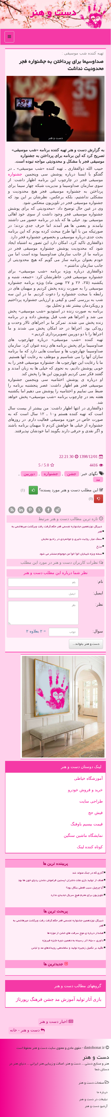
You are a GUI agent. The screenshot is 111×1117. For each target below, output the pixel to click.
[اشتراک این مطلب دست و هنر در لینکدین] (21, 510)
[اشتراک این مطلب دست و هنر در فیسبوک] (48, 510)
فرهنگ (35, 999)
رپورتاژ (22, 999)
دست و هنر (53, 12)
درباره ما (102, 1092)
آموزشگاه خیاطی (88, 778)
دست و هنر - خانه (25, 1030)
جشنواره (15, 174)
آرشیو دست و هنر (96, 1106)
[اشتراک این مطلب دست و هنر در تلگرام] (57, 510)
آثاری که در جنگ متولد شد (87, 873)
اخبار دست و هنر (54, 1021)
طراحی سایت (91, 801)
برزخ (99, 546)
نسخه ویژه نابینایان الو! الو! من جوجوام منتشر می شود (71, 554)
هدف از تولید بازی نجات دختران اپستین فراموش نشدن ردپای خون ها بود (60, 880)
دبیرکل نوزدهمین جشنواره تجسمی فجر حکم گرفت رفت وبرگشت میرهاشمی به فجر (57, 529)
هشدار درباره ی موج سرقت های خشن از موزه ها (75, 933)
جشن (71, 474)
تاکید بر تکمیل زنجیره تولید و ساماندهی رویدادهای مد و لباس (67, 948)
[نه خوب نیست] (98, 498)
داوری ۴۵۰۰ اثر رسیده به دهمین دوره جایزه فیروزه (72, 940)
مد (98, 479)
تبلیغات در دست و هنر (93, 1099)
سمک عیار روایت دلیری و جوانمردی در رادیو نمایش (71, 539)
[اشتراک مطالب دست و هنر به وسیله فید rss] (12, 510)
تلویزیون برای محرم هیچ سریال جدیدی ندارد (77, 895)
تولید (80, 999)
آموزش (67, 999)
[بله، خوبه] (33, 490)
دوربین (29, 474)
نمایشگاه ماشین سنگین (83, 835)
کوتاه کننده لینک (90, 847)
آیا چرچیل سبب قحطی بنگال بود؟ (84, 887)
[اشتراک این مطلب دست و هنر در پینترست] (30, 510)
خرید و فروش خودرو (85, 790)
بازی (96, 999)
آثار (88, 999)
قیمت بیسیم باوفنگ (87, 824)
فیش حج (95, 813)
